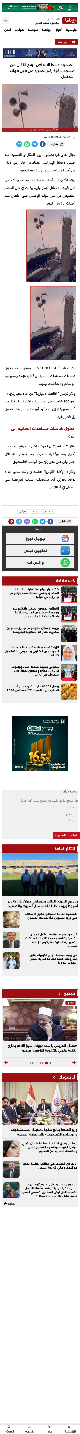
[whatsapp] (11, 521)
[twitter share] (35, 144)
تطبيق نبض (35, 550)
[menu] (5, 20)
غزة (35, 511)
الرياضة (46, 30)
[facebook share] (43, 144)
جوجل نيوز (35, 538)
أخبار (59, 30)
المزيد (11, 1203)
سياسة (33, 30)
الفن (7, 30)
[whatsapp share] (27, 144)
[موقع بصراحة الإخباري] (73, 42)
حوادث (19, 30)
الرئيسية (72, 30)
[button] (73, 1062)
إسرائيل (22, 511)
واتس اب (35, 562)
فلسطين (48, 511)
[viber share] (19, 144)
